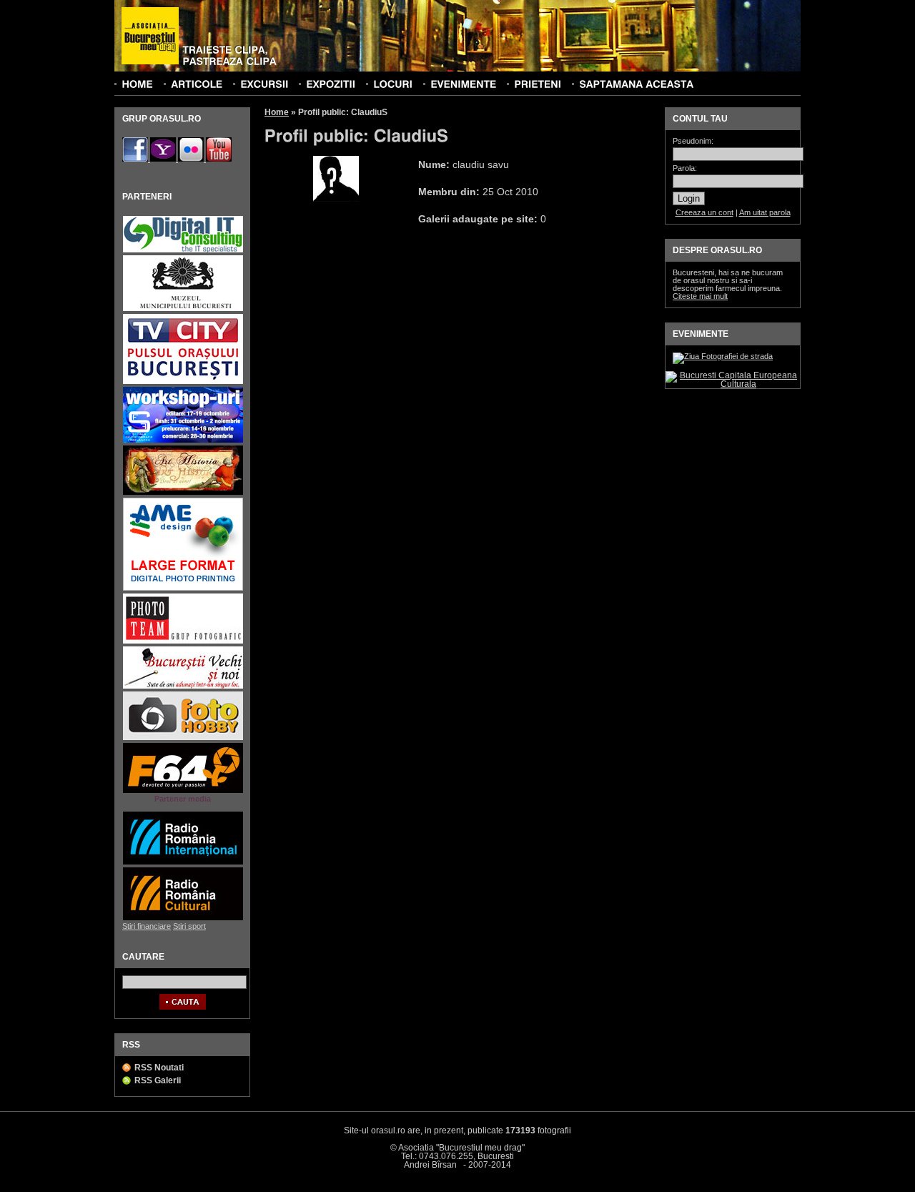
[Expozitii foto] (330, 83)
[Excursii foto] (264, 83)
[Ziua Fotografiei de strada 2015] (723, 356)
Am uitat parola (765, 212)
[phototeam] (183, 641)
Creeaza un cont (704, 212)
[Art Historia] (183, 493)
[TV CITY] (183, 382)
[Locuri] (392, 83)
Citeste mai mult (700, 296)
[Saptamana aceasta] (636, 83)
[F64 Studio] (183, 791)
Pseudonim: (693, 141)
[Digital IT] (183, 250)
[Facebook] (136, 158)
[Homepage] (150, 36)
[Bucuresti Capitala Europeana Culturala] (733, 384)
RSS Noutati (159, 1067)
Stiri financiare (146, 926)
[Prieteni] (537, 83)
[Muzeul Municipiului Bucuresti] (183, 309)
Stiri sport (189, 926)
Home (276, 112)
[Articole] (196, 83)
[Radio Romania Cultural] (183, 918)
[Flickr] (192, 158)
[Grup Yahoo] (164, 158)
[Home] (137, 83)
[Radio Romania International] (183, 862)
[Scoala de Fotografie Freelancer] (183, 440)
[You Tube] (219, 158)
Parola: (685, 168)
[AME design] (183, 588)
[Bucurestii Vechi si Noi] (183, 686)
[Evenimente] (463, 83)
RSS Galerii (157, 1080)
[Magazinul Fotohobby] (183, 738)
